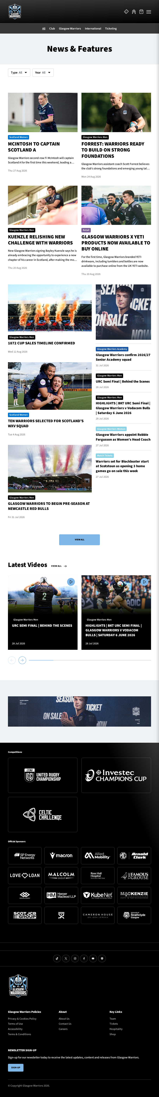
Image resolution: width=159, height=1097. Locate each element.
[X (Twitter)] (66, 958)
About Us (64, 1019)
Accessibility (15, 1029)
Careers (63, 1029)
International (93, 28)
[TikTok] (57, 958)
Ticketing (111, 28)
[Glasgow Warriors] (15, 11)
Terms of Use (15, 1024)
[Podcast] (102, 958)
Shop (113, 1034)
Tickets (114, 1024)
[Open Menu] (148, 11)
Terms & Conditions (19, 1034)
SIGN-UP (15, 1067)
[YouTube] (93, 958)
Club (52, 28)
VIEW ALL (79, 539)
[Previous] (12, 660)
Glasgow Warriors (70, 28)
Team (113, 1019)
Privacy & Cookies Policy (22, 1019)
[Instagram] (75, 958)
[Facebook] (84, 958)
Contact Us (65, 1024)
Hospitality (116, 1029)
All (43, 28)
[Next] (22, 660)
